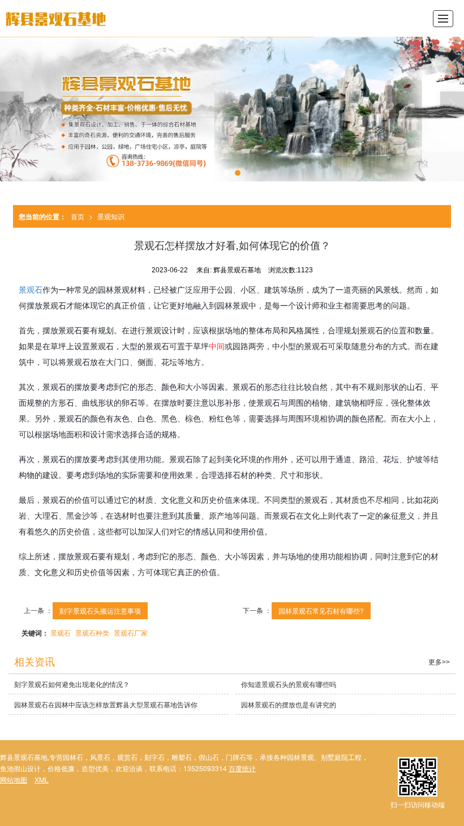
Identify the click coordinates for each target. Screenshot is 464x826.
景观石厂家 (131, 632)
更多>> (439, 662)
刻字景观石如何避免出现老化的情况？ (72, 684)
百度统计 (242, 768)
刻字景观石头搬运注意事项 (100, 610)
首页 (77, 216)
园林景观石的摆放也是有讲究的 (288, 704)
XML (42, 779)
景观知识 (110, 216)
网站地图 (13, 779)
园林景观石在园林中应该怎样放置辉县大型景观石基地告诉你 (105, 704)
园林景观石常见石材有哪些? (321, 610)
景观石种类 (92, 632)
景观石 (30, 289)
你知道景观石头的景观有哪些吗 (288, 684)
